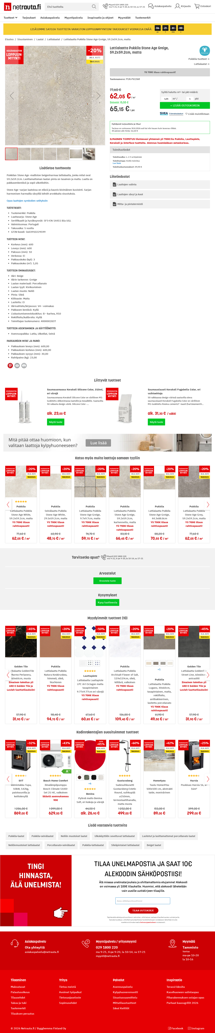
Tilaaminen (18, 980)
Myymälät (124, 17)
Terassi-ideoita (176, 986)
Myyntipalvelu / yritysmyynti (116, 941)
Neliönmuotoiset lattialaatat (24, 845)
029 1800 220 (107, 947)
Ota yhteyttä (35, 947)
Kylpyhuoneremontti (125, 992)
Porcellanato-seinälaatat (61, 845)
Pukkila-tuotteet (197, 58)
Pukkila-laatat (16, 836)
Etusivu (9, 39)
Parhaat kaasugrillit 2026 (182, 1003)
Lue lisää (117, 163)
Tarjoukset (29, 17)
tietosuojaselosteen (148, 922)
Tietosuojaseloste (70, 997)
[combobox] (72, 7)
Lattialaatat (54, 39)
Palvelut (118, 980)
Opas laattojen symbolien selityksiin (27, 200)
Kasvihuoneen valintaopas (183, 992)
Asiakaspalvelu (50, 17)
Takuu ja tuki (18, 1003)
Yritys (63, 980)
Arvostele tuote (107, 580)
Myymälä (189, 941)
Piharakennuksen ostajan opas (185, 997)
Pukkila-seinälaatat (42, 836)
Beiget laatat (154, 845)
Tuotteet (9, 17)
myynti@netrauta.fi (108, 956)
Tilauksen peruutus (22, 1013)
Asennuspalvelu (123, 986)
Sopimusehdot (68, 1003)
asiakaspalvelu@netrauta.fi (42, 952)
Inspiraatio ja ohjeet (100, 17)
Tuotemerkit (142, 17)
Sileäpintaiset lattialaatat (125, 845)
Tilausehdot (18, 997)
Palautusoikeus (20, 992)
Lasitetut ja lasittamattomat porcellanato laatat (168, 836)
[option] (82, 663)
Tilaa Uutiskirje (143, 910)
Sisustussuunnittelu (125, 997)
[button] (11, 96)
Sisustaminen (25, 39)
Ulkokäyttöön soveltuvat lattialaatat (115, 836)
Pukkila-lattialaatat (93, 845)
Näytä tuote (55, 422)
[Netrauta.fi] (22, 7)
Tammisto (190, 947)
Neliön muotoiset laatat (74, 836)
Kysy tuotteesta (107, 602)
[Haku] (94, 7)
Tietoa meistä (67, 986)
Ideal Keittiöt (121, 1008)
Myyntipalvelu (73, 17)
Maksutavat (18, 986)
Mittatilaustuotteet (124, 1003)
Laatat (40, 39)
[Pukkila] (205, 51)
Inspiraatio (174, 980)
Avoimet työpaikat (70, 992)
